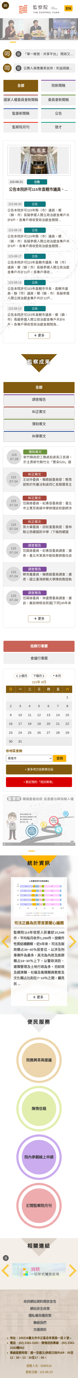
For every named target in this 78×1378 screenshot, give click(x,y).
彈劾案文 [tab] (39, 424)
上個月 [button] (23, 675)
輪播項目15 (50, 46)
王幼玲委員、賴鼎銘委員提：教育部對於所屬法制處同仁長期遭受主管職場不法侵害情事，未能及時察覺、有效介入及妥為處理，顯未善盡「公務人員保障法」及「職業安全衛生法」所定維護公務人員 (40, 479)
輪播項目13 (35, 46)
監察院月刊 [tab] (20, 127)
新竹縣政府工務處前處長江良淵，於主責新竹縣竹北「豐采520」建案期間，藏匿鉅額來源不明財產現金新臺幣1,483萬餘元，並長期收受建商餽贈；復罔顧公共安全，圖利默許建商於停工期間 (41, 457)
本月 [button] (58, 675)
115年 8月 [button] (39, 682)
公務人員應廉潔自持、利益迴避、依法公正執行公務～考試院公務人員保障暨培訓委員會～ (48, 68)
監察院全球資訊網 (39, 9)
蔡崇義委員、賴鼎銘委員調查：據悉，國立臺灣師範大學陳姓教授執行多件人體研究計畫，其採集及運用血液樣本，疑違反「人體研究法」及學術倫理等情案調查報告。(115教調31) (40, 574)
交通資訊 (39, 1330)
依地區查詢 (14, 751)
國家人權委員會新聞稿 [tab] (21, 100)
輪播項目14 (43, 46)
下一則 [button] (73, 941)
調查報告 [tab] (39, 400)
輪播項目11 (20, 46)
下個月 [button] (37, 675)
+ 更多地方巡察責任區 (39, 769)
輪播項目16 (57, 46)
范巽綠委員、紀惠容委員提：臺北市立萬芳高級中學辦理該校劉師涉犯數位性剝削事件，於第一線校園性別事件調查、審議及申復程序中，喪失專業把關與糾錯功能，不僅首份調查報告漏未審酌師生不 (40, 503)
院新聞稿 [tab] (58, 86)
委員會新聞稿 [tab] (58, 100)
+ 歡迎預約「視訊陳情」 (39, 782)
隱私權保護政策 (39, 1315)
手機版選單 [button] (5, 5)
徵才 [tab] (58, 127)
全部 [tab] (20, 86)
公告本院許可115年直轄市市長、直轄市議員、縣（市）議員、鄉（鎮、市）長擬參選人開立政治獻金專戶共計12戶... (38, 290)
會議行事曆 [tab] (39, 658)
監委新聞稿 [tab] (20, 113)
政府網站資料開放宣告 (40, 1301)
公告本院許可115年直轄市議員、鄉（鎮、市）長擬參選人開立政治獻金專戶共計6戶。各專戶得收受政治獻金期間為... (37, 316)
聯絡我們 (39, 1323)
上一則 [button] (5, 941)
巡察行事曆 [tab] (39, 646)
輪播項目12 (28, 46)
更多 (41, 335)
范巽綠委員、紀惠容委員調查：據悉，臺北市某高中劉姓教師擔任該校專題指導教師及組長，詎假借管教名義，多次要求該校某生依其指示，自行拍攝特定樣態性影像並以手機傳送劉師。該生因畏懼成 (40, 551)
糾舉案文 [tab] (39, 436)
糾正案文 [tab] (39, 412)
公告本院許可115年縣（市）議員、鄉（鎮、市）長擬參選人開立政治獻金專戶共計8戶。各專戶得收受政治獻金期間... (38, 212)
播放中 (18, 54)
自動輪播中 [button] (6, 24)
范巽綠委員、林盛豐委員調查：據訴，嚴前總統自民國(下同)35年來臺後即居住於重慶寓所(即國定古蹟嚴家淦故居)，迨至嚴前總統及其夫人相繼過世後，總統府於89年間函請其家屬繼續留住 (41, 598)
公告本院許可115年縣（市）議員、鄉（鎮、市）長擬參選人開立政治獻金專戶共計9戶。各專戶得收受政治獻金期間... (38, 238)
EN (68, 8)
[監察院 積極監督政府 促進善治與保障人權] (39, 820)
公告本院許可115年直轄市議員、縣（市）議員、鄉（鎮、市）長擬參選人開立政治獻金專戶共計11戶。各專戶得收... (38, 264)
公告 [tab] (58, 113)
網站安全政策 (40, 1309)
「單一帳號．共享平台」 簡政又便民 (48, 54)
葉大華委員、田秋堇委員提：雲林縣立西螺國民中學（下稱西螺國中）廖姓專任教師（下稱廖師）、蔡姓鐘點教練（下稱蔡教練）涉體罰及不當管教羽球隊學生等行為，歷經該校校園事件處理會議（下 (40, 527)
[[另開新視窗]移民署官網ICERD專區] (39, 1270)
